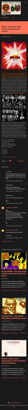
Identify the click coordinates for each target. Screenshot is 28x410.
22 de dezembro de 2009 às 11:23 (14, 238)
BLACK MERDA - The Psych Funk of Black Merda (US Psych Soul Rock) (14, 273)
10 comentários (14, 290)
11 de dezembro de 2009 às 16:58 (14, 203)
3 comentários (14, 333)
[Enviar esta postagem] (10, 161)
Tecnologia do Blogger (14, 402)
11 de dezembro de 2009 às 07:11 (14, 191)
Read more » (23, 290)
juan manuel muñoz (10, 230)
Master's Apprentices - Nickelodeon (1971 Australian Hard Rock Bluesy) (14, 360)
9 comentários (14, 377)
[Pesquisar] (22, 2)
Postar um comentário (7, 241)
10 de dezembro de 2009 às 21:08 (14, 181)
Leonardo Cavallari (10, 207)
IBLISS (6, 161)
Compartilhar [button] (21, 161)
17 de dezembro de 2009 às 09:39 (14, 226)
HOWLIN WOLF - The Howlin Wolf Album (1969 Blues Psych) (14, 317)
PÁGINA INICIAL (5, 17)
